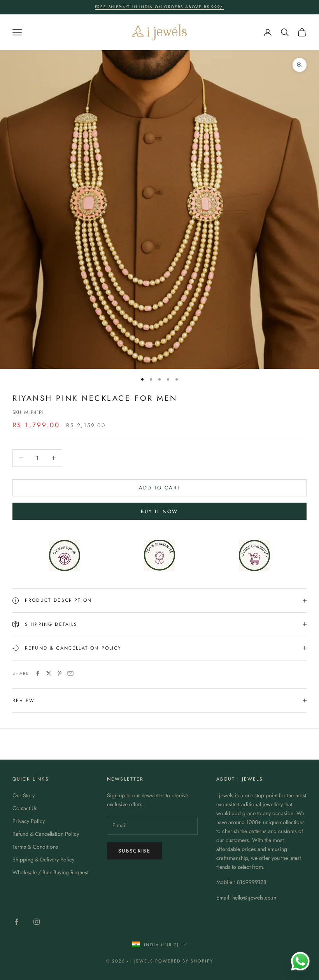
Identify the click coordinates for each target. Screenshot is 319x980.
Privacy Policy (28, 821)
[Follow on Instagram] (36, 922)
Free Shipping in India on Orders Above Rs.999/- (159, 7)
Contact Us (24, 808)
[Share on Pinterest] (59, 673)
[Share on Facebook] (38, 673)
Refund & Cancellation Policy (45, 834)
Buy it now (159, 511)
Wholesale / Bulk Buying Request (50, 872)
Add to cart (160, 487)
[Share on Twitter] (49, 673)
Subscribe (134, 850)
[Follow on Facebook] (16, 922)
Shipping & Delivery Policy (43, 859)
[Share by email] (70, 673)
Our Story (23, 795)
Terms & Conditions (35, 847)
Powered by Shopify (184, 961)
